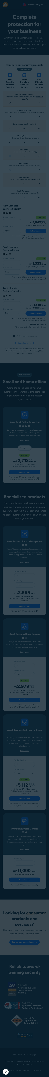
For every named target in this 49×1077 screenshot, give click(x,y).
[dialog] (24, 538)
